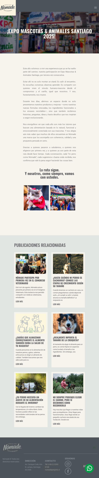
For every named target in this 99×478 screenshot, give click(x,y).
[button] (95, 7)
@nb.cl (57, 470)
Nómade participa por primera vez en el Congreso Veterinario (30, 280)
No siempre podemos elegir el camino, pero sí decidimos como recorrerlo (67, 401)
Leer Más (19, 301)
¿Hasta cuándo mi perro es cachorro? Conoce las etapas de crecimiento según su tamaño (68, 282)
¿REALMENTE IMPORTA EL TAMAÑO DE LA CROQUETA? (66, 339)
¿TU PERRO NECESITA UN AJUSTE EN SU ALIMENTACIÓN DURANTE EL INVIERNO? (29, 400)
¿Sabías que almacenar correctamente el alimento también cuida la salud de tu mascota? (30, 341)
